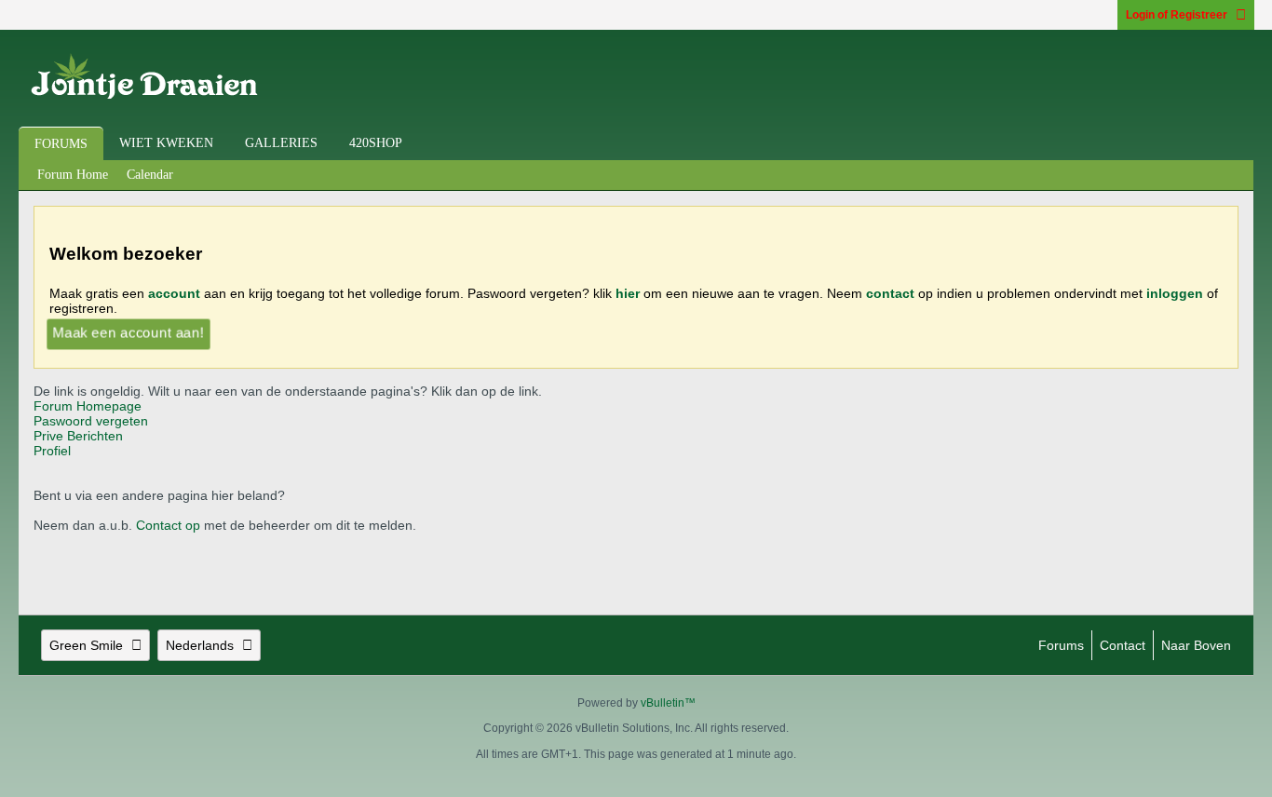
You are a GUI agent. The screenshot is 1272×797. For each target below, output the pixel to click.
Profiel (52, 450)
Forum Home (72, 175)
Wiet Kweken (166, 143)
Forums (61, 144)
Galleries (281, 143)
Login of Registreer (1176, 14)
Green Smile (86, 645)
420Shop (375, 143)
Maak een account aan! (128, 332)
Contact (1122, 645)
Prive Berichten (78, 435)
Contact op (168, 525)
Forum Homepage (88, 405)
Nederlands (200, 645)
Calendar (150, 175)
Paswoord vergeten (91, 420)
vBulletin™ (668, 702)
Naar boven (1196, 645)
